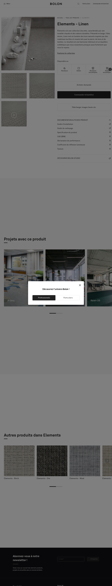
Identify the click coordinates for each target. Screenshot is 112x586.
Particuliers (68, 298)
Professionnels (44, 298)
